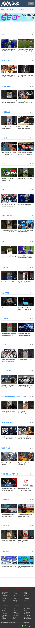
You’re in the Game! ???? (7, 282)
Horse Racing (6, 215)
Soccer (4, 34)
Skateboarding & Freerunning (13, 396)
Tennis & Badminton (9, 474)
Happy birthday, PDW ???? (24, 282)
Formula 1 (5, 112)
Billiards (5, 293)
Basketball (6, 86)
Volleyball (6, 500)
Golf (3, 241)
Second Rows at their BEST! (25, 178)
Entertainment (28, 602)
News (25, 595)
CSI (2, 308)
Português (16, 613)
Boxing (4, 138)
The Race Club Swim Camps (8, 566)
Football (5, 60)
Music (25, 592)
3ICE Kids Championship (24, 204)
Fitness (4, 600)
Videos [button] (12, 9)
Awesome (5, 526)
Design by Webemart (24, 622)
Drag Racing (6, 371)
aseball (4, 593)
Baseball (5, 319)
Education (26, 598)
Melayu (4, 618)
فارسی (15, 612)
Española (15, 617)
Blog (26, 613)
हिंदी (3, 617)
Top (7, 9)
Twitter (27, 617)
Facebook (27, 615)
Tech (25, 597)
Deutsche (4, 615)
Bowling (4, 267)
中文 (3, 612)
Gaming (26, 600)
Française (4, 613)
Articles (20, 9)
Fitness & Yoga (7, 422)
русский (15, 615)
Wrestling (5, 448)
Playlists (27, 612)
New (2, 9)
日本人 (15, 608)
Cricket (4, 345)
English (4, 608)
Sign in (30, 3)
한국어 (15, 610)
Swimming (5, 551)
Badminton (5, 592)
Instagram (28, 618)
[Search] (26, 3)
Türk (14, 618)
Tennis (15, 600)
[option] (9, 45)
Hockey (4, 190)
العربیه (3, 610)
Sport (25, 593)
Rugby (3, 164)
